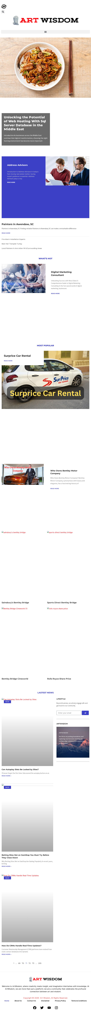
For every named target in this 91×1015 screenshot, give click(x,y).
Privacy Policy (60, 1001)
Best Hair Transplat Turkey (12, 244)
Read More (11, 182)
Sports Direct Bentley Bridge (62, 602)
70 (23, 963)
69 (19, 963)
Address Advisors (17, 165)
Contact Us (31, 1001)
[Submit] (85, 713)
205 (39, 963)
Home (6, 1001)
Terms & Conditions (79, 1001)
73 (33, 963)
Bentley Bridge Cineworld (15, 679)
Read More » (6, 776)
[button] (3, 12)
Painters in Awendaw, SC (18, 224)
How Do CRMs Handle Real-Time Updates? (21, 946)
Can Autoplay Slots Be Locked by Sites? (20, 769)
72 (30, 963)
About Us (18, 1001)
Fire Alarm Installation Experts (13, 239)
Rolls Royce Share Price (59, 679)
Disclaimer (45, 1001)
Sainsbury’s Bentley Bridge (15, 602)
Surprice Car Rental (17, 355)
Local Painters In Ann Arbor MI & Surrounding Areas (22, 248)
